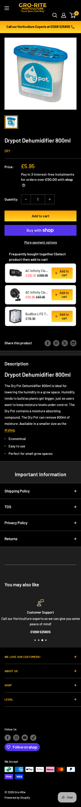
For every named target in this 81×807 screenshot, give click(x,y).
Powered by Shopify (17, 797)
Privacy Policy (15, 522)
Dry (7, 151)
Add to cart (40, 216)
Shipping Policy (17, 491)
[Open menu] (6, 8)
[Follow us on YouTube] (25, 737)
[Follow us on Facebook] (7, 737)
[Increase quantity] (49, 199)
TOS (7, 506)
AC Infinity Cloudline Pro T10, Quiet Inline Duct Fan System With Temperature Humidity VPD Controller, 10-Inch (37, 271)
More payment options (40, 242)
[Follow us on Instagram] (16, 737)
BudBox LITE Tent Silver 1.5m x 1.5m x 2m (37, 314)
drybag (9, 430)
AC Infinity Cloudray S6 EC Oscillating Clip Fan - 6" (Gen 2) (37, 292)
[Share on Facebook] (48, 343)
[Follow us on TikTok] (33, 737)
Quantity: (11, 199)
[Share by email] (73, 343)
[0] (73, 15)
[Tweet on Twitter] (65, 343)
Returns (10, 538)
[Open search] (54, 15)
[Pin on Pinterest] (56, 343)
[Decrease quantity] (26, 199)
